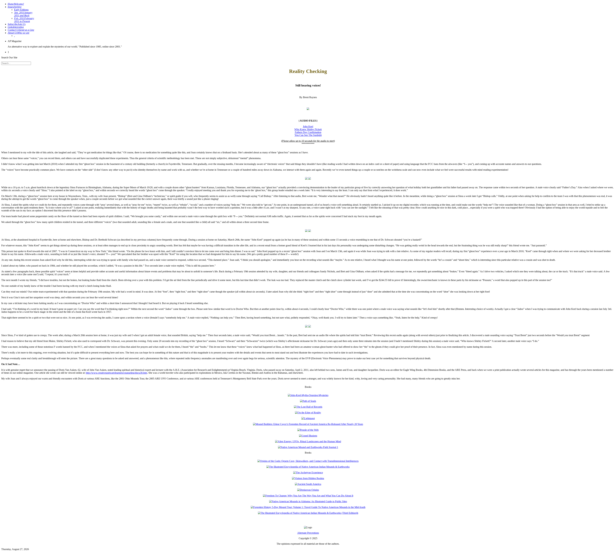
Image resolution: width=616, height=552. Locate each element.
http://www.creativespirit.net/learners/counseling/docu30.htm (116, 372)
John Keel (308, 126)
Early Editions (21, 9)
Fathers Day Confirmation (308, 132)
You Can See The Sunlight (308, 135)
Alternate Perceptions (308, 532)
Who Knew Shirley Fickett (308, 129)
